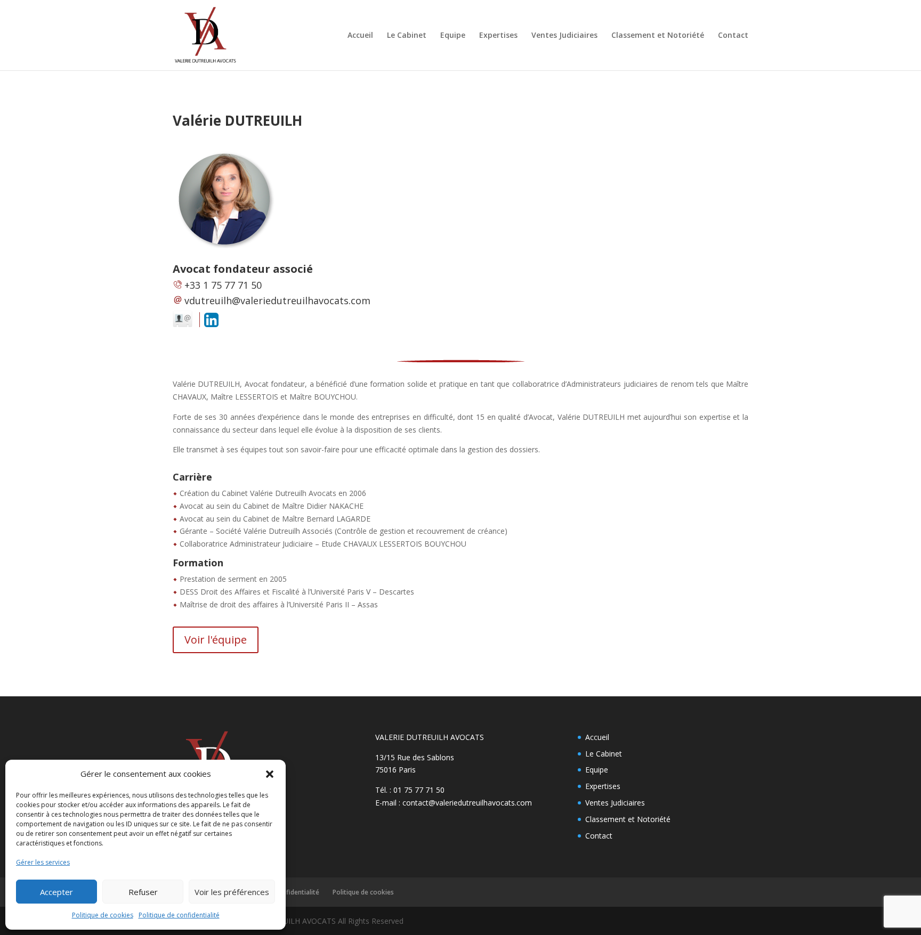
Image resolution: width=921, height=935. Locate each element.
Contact (733, 35)
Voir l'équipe (215, 639)
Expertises (498, 35)
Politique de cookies (102, 915)
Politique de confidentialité (179, 915)
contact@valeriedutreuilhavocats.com (467, 803)
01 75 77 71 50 (419, 790)
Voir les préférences (232, 892)
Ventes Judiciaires (564, 35)
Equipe (452, 35)
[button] (269, 774)
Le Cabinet (406, 35)
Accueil (360, 35)
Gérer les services (43, 862)
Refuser (143, 892)
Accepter (56, 892)
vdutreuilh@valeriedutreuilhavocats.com (277, 300)
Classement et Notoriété (657, 35)
